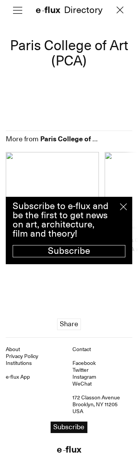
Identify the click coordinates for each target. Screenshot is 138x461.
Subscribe (69, 251)
